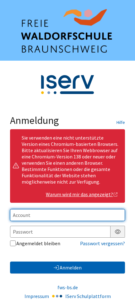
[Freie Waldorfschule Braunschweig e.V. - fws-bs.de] (67, 30)
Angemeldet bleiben (38, 243)
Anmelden (71, 267)
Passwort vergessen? (102, 243)
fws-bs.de (67, 287)
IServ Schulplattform (88, 296)
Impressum (36, 296)
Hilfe (120, 122)
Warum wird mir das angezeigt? (79, 194)
